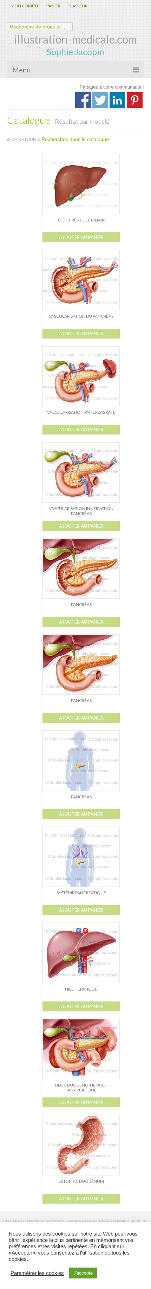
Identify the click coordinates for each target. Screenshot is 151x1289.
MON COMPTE (25, 5)
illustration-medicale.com (75, 39)
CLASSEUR (77, 5)
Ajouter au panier (81, 237)
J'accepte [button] (83, 1273)
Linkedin (117, 100)
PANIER (53, 5)
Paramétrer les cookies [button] (37, 1273)
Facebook (83, 100)
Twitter (100, 100)
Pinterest (135, 100)
